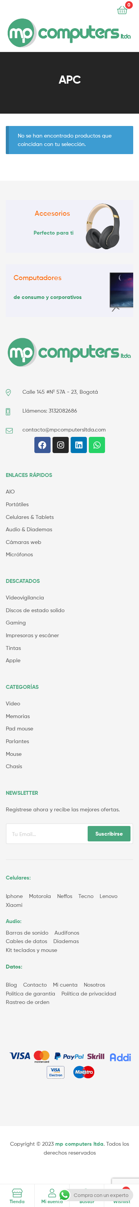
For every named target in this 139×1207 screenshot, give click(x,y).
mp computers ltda (79, 1143)
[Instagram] (61, 445)
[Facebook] (42, 445)
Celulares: (18, 877)
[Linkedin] (79, 445)
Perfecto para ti (53, 232)
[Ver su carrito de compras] (122, 9)
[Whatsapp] (97, 445)
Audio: (14, 921)
